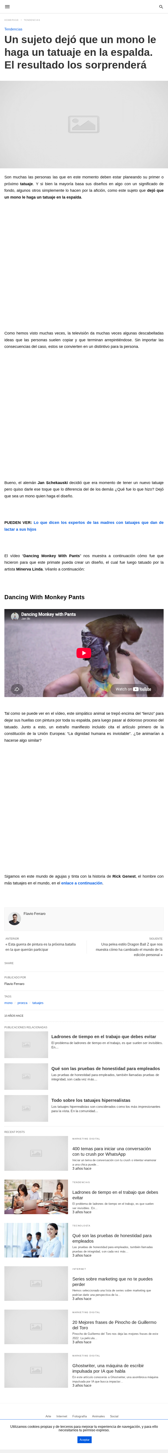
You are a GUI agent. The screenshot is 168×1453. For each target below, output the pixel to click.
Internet (79, 1269)
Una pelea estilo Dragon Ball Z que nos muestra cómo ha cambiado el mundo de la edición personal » (129, 949)
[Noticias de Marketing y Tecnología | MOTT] (84, 6)
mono (8, 1003)
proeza (22, 1003)
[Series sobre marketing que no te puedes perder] (36, 1283)
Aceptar (84, 1439)
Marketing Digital (86, 1139)
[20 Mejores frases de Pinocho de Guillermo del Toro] (36, 1327)
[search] (161, 6)
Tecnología (81, 1225)
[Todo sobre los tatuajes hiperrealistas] (26, 1108)
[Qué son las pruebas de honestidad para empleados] (26, 1076)
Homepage (11, 20)
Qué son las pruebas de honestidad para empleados (105, 1068)
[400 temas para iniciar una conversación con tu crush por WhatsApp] (36, 1153)
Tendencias (32, 20)
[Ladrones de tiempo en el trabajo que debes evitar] (26, 1044)
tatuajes (38, 1003)
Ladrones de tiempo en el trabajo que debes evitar (103, 1036)
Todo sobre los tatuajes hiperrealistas (90, 1100)
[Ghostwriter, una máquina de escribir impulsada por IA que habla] (36, 1370)
